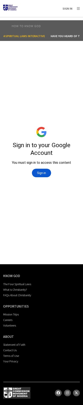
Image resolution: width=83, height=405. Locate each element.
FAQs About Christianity (17, 295)
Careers (7, 320)
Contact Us (10, 350)
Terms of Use (11, 356)
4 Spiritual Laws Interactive (24, 36)
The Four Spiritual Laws (17, 284)
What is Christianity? (15, 290)
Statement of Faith (14, 345)
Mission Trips (11, 314)
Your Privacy (10, 361)
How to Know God (26, 26)
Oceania (37, 19)
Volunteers (9, 325)
